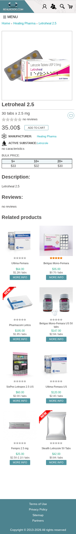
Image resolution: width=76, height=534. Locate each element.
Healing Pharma (46, 136)
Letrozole (42, 143)
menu (12, 17)
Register (53, 6)
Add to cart (36, 127)
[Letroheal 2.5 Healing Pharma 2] (37, 66)
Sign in (44, 6)
